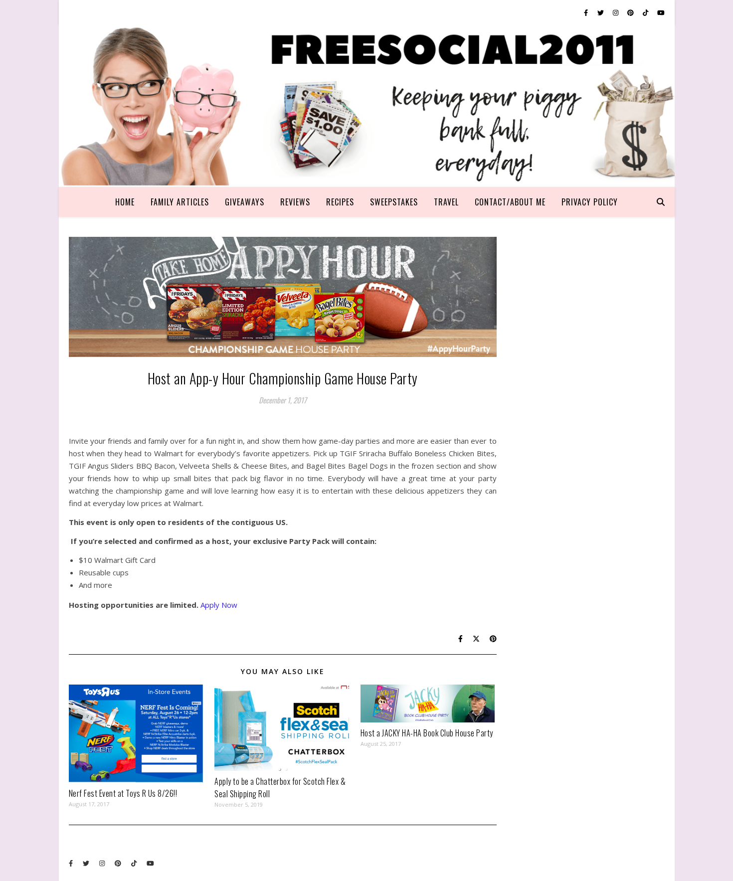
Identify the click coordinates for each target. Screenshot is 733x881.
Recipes (340, 202)
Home (125, 202)
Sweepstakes (394, 202)
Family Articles (180, 202)
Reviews (295, 202)
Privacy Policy (589, 202)
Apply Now (218, 605)
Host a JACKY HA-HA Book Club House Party (427, 733)
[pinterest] (631, 12)
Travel (446, 202)
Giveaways (244, 202)
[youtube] (661, 12)
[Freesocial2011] (367, 106)
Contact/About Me (510, 202)
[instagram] (616, 12)
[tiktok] (646, 12)
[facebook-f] (586, 12)
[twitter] (601, 12)
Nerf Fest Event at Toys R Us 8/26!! (123, 793)
